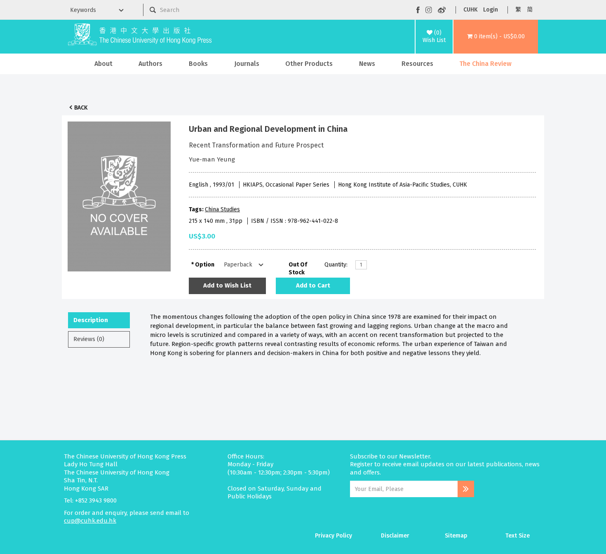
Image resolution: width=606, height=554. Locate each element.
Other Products (309, 64)
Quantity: (336, 264)
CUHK (470, 9)
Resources (417, 64)
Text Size (517, 535)
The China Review (485, 64)
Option (204, 264)
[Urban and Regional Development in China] (119, 194)
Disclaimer (395, 535)
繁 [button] (518, 9)
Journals (246, 64)
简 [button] (530, 9)
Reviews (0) (88, 339)
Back (80, 107)
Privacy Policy (333, 535)
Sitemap (456, 535)
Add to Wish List (227, 285)
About (103, 64)
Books (198, 64)
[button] (496, 36)
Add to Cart (313, 285)
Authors (150, 64)
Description (90, 320)
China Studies (222, 209)
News (367, 64)
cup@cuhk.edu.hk (90, 520)
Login (490, 9)
